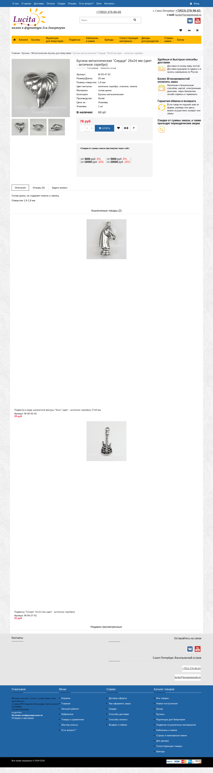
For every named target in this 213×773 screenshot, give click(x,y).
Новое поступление (167, 703)
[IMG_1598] (20, 127)
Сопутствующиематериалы (128, 39)
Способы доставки (119, 714)
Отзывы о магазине (23, 718)
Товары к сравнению (72, 719)
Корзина (65, 698)
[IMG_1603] (38, 127)
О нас (15, 3)
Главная (16, 53)
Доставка (39, 3)
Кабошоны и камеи (166, 730)
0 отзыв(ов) (92, 68)
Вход (196, 3)
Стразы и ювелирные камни (171, 735)
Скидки (61, 3)
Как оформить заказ (120, 703)
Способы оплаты (118, 719)
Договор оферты (118, 698)
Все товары (162, 698)
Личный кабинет (70, 708)
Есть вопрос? (86, 3)
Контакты (109, 3)
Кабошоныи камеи (92, 39)
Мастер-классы (69, 724)
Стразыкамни (168, 39)
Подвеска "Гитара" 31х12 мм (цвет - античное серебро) (44, 611)
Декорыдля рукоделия (150, 39)
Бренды (160, 751)
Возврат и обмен (118, 724)
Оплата (51, 3)
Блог (99, 3)
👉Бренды (108, 39)
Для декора (162, 740)
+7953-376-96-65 (191, 668)
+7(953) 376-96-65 (108, 12)
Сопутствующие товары (169, 746)
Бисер (180, 39)
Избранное (67, 714)
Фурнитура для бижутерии (54, 39)
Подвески (74, 39)
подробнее (17, 712)
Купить (106, 128)
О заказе (26, 3)
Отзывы (72, 3)
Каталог (23, 39)
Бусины (35, 39)
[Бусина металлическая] (41, 88)
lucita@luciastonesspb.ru (188, 14)
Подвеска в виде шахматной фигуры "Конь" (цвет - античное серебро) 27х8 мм (57, 410)
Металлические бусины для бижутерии (51, 53)
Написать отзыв (108, 68)
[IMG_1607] (56, 127)
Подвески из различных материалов (176, 724)
